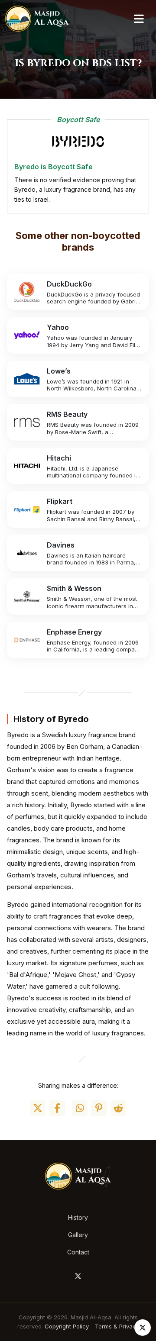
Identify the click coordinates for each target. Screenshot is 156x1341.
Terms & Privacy (117, 1326)
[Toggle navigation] (139, 19)
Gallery (78, 1234)
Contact (78, 1252)
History (78, 1217)
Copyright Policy (67, 1326)
